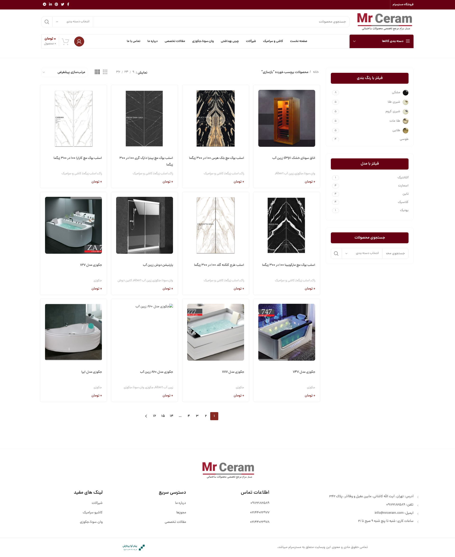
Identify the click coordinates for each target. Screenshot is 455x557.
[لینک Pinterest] (56, 4)
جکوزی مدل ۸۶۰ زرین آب (156, 372)
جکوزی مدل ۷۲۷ (91, 265)
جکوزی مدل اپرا (91, 372)
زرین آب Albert (284, 173)
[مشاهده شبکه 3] (105, 72)
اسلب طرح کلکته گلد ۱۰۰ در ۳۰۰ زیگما (219, 265)
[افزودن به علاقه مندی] (257, 130)
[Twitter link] (62, 4)
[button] (257, 94)
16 (154, 416)
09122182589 (395, 504)
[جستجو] (46, 21)
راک (242, 173)
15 (163, 416)
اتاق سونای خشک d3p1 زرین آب (293, 158)
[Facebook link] (68, 4)
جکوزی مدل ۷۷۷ (233, 372)
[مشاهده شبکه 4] (97, 72)
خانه (315, 72)
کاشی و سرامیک (213, 173)
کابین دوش (125, 280)
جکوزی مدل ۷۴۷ (304, 372)
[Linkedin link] (50, 4)
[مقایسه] (257, 118)
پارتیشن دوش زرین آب (158, 265)
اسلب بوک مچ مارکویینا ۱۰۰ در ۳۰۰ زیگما (288, 265)
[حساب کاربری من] (79, 41)
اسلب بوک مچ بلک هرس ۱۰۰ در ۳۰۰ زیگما (216, 158)
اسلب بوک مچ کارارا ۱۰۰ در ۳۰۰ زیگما (78, 158)
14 (171, 416)
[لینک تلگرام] (44, 4)
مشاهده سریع (257, 106)
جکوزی (98, 280)
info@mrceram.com (389, 513)
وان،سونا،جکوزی (305, 173)
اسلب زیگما (232, 173)
